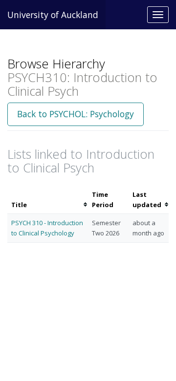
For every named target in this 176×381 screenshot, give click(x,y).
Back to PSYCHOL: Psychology (75, 114)
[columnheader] (47, 200)
